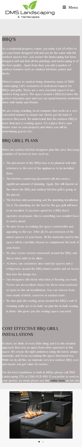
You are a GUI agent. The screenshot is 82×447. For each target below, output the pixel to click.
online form (57, 380)
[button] (6, 415)
